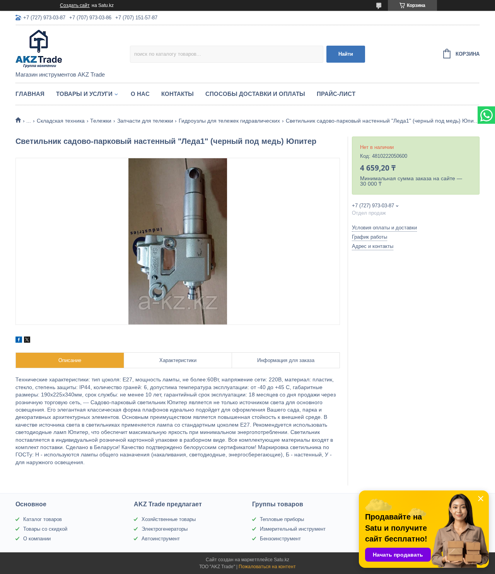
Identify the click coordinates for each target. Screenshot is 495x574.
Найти (345, 54)
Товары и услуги (84, 94)
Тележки (100, 121)
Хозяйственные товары (169, 519)
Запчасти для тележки (145, 121)
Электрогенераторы (165, 529)
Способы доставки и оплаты (255, 94)
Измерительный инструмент (293, 529)
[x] (27, 341)
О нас (140, 94)
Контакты (177, 94)
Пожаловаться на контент (267, 566)
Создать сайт (75, 5)
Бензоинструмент (280, 539)
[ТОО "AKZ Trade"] (72, 48)
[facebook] (18, 341)
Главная (29, 94)
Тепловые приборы (282, 519)
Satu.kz (281, 559)
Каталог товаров (42, 519)
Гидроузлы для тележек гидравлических (229, 121)
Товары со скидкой (45, 529)
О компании (37, 539)
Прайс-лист (336, 94)
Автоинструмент (161, 539)
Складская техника (61, 121)
